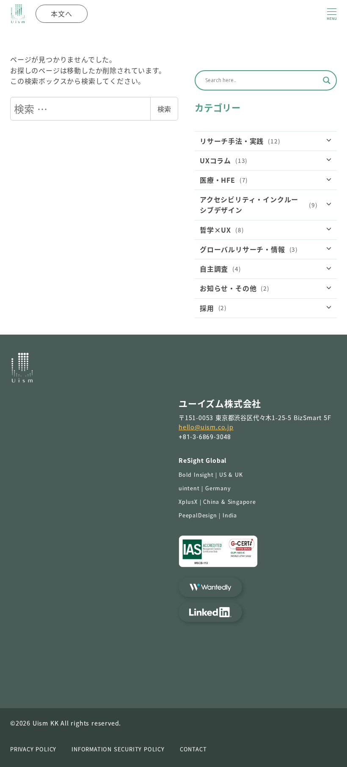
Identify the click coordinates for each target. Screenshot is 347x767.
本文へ (61, 13)
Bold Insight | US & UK (211, 474)
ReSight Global (202, 460)
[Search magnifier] (327, 80)
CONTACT (193, 749)
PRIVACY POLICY (33, 749)
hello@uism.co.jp (206, 427)
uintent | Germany (205, 488)
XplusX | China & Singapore (217, 502)
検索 (164, 109)
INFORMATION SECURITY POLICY (118, 749)
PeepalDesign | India (208, 515)
